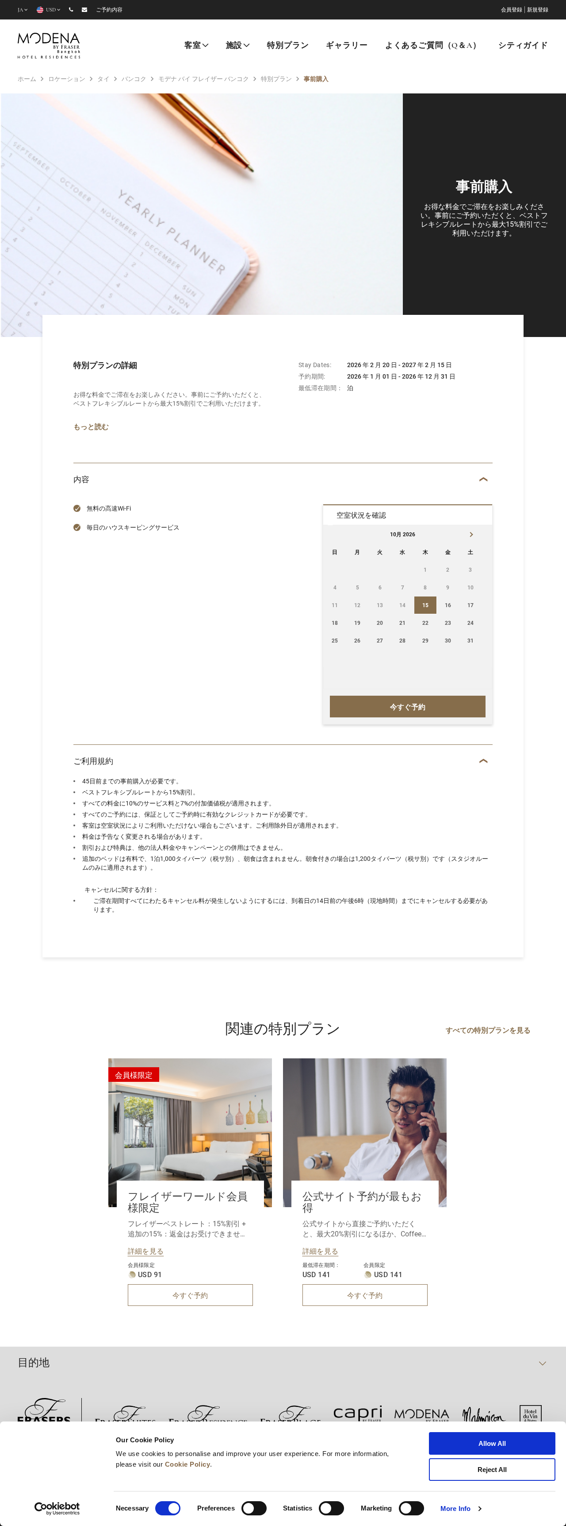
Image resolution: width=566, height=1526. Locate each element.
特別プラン (288, 46)
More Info (455, 1508)
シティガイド (523, 46)
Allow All (492, 1443)
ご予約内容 (109, 10)
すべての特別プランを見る (488, 1029)
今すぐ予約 (190, 1295)
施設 (234, 46)
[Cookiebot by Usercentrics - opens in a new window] (57, 1508)
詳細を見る (146, 1250)
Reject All (492, 1469)
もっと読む (91, 426)
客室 (192, 46)
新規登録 (537, 10)
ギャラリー (346, 46)
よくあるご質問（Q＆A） (433, 46)
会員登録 (511, 10)
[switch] (254, 1508)
